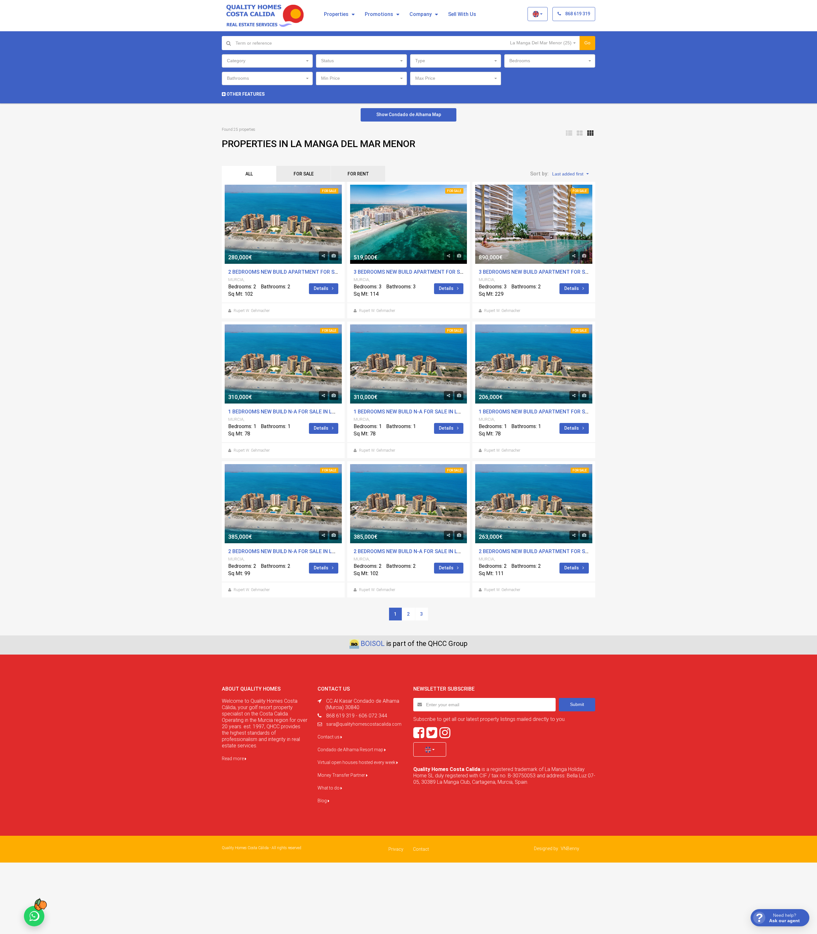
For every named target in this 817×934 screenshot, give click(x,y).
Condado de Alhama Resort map (351, 749)
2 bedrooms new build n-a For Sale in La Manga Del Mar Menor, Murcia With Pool (337, 551)
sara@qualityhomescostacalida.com (363, 724)
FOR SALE (304, 173)
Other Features (245, 94)
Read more (233, 758)
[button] (538, 14)
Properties (336, 14)
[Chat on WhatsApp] (34, 916)
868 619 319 (577, 13)
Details (321, 288)
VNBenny (570, 848)
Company (420, 14)
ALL (249, 173)
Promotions (379, 14)
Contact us (329, 736)
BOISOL (373, 644)
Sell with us (462, 14)
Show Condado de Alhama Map (408, 114)
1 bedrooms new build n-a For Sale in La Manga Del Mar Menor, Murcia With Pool (337, 412)
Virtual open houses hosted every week (357, 762)
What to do (329, 787)
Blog (323, 800)
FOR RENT (358, 173)
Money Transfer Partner (342, 775)
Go (587, 42)
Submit (577, 704)
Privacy (395, 849)
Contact (421, 849)
